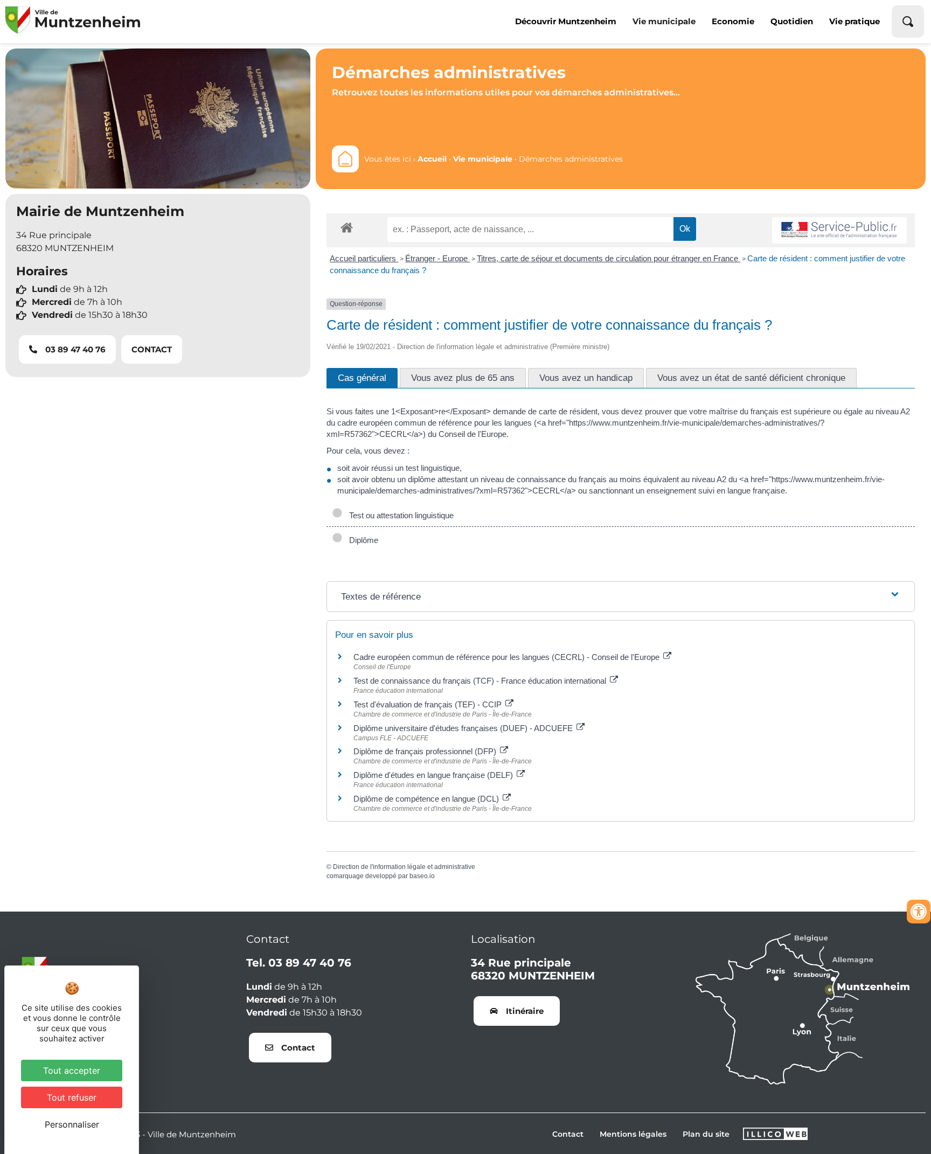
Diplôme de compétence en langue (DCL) (427, 798)
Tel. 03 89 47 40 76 (298, 962)
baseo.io (422, 876)
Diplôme (361, 540)
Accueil (432, 159)
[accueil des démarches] (347, 227)
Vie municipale (664, 21)
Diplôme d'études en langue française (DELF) (434, 775)
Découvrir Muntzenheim (565, 21)
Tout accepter (71, 1070)
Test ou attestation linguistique (399, 515)
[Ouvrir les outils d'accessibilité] (918, 911)
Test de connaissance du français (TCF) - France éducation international (480, 680)
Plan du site (706, 1134)
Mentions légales (633, 1134)
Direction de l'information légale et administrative (404, 867)
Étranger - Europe (437, 258)
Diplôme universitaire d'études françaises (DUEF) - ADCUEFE (464, 728)
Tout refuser (71, 1097)
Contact (567, 1134)
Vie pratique (854, 21)
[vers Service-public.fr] (839, 230)
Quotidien (791, 21)
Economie (733, 21)
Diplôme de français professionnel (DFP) (425, 751)
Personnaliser (72, 1124)
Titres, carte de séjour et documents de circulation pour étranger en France (608, 258)
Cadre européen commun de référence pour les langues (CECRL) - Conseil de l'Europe (507, 657)
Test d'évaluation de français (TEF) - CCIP (428, 704)
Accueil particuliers (364, 258)
